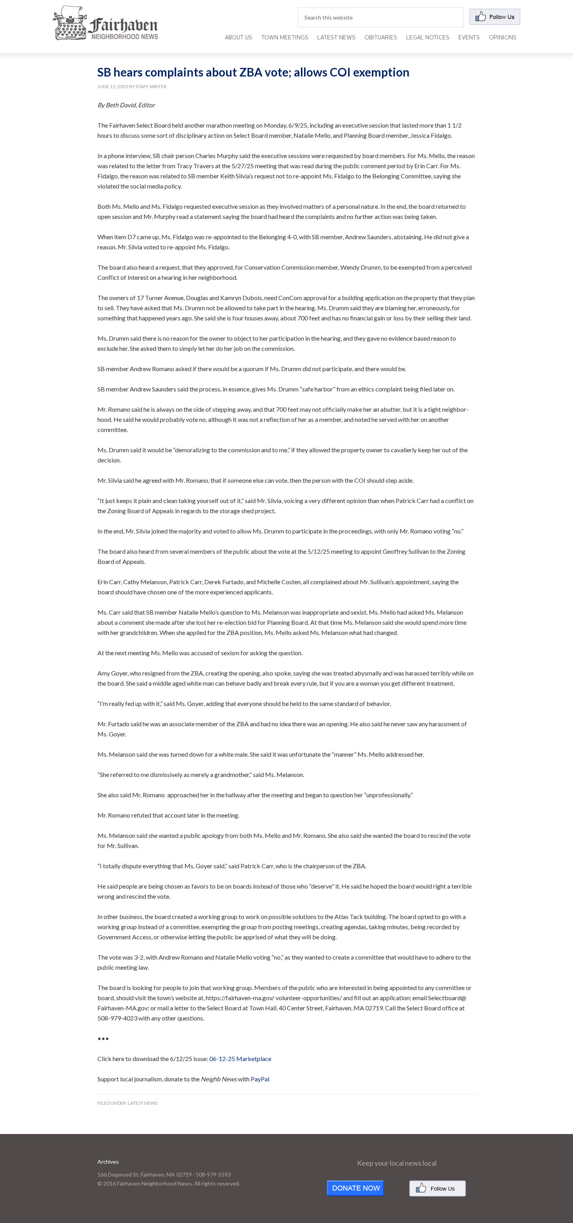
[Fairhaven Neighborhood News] (105, 34)
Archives (108, 1161)
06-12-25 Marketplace (240, 1058)
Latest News (142, 1103)
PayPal (260, 1079)
